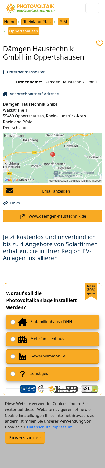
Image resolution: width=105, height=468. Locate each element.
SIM (63, 21)
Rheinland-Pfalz (37, 21)
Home (9, 21)
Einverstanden (25, 437)
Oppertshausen (23, 31)
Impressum (62, 427)
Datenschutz (38, 427)
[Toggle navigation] (92, 8)
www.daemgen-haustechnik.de (57, 216)
